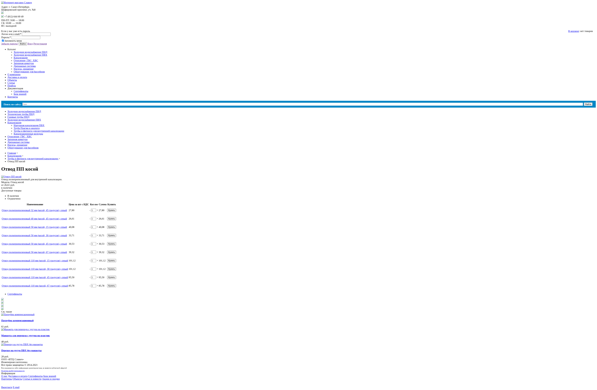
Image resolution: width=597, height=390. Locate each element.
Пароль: (6, 37)
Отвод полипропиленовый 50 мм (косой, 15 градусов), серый (34, 227)
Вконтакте (6, 387)
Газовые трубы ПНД (18, 117)
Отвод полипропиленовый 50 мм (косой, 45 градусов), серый (34, 244)
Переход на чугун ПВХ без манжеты (21, 350)
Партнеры (6, 379)
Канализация (21, 57)
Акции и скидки (51, 379)
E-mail (16, 387)
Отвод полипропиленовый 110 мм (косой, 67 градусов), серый (35, 285)
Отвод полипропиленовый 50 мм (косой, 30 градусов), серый (34, 235)
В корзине (573, 31)
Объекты (17, 379)
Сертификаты (21, 91)
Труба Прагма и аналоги (27, 128)
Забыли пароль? (9, 43)
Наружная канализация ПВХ (29, 125)
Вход (30, 43)
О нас (4, 376)
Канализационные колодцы (28, 133)
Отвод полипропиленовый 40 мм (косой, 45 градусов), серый (34, 218)
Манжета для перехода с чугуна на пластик (25, 335)
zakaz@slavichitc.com (15, 12)
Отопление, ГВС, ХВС (26, 60)
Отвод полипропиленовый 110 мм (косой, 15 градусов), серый (35, 260)
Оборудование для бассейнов (29, 71)
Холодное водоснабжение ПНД (30, 52)
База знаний (20, 94)
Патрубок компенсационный (17, 320)
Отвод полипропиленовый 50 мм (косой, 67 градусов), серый (34, 252)
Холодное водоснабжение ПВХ (30, 55)
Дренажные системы (25, 66)
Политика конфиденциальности (13, 371)
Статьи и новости (32, 379)
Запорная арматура (24, 63)
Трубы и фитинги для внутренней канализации (39, 131)
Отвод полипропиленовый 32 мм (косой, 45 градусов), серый (34, 210)
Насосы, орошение (24, 69)
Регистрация (40, 43)
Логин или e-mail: (11, 34)
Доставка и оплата (18, 376)
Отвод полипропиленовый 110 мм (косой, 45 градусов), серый (35, 277)
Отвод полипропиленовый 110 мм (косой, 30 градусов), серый (35, 269)
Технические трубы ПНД (20, 114)
